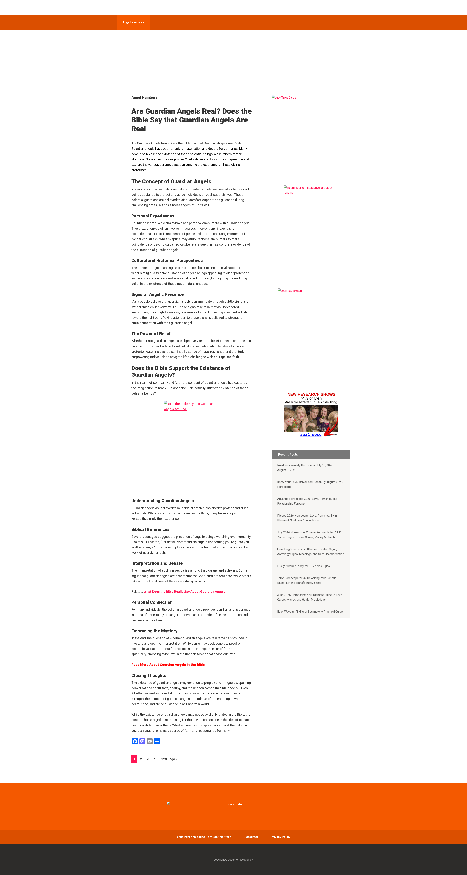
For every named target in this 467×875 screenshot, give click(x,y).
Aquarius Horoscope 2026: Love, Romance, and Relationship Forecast (307, 501)
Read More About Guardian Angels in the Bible (168, 665)
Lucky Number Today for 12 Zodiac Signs (303, 566)
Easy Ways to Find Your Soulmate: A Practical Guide (310, 611)
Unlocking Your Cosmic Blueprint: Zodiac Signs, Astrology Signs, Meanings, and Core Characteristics (310, 551)
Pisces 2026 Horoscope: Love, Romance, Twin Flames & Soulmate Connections (307, 518)
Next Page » (168, 760)
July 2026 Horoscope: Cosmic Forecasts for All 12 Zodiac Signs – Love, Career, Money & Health (309, 535)
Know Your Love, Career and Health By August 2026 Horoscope (310, 484)
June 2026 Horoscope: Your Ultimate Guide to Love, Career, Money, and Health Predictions (310, 597)
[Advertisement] (233, 57)
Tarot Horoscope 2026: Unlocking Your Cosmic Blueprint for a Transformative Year (306, 580)
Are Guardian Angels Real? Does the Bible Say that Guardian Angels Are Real (191, 120)
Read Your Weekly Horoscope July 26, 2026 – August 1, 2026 (306, 468)
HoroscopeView (143, 7)
